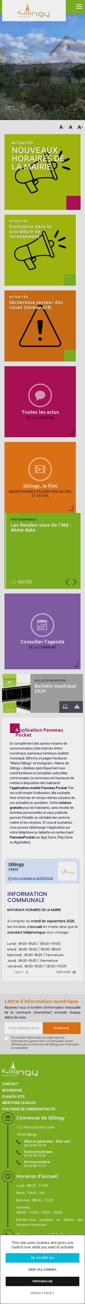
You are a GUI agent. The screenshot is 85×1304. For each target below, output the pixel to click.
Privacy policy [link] (42, 1293)
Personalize (43, 1281)
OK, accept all (42, 1258)
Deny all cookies (42, 1269)
